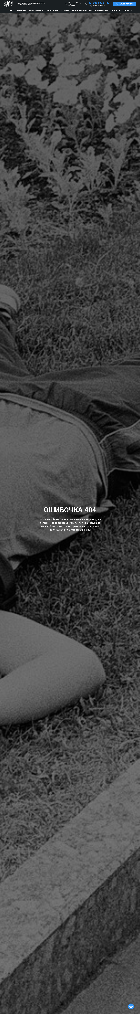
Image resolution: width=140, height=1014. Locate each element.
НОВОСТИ (116, 11)
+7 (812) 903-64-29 (99, 3)
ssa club (65, 11)
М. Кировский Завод (74, 3)
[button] (124, 4)
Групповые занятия (81, 11)
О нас (10, 11)
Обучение (20, 11)
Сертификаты (52, 11)
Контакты (127, 11)
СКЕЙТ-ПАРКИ (35, 11)
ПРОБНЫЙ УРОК (102, 11)
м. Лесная (71, 5)
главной (75, 529)
